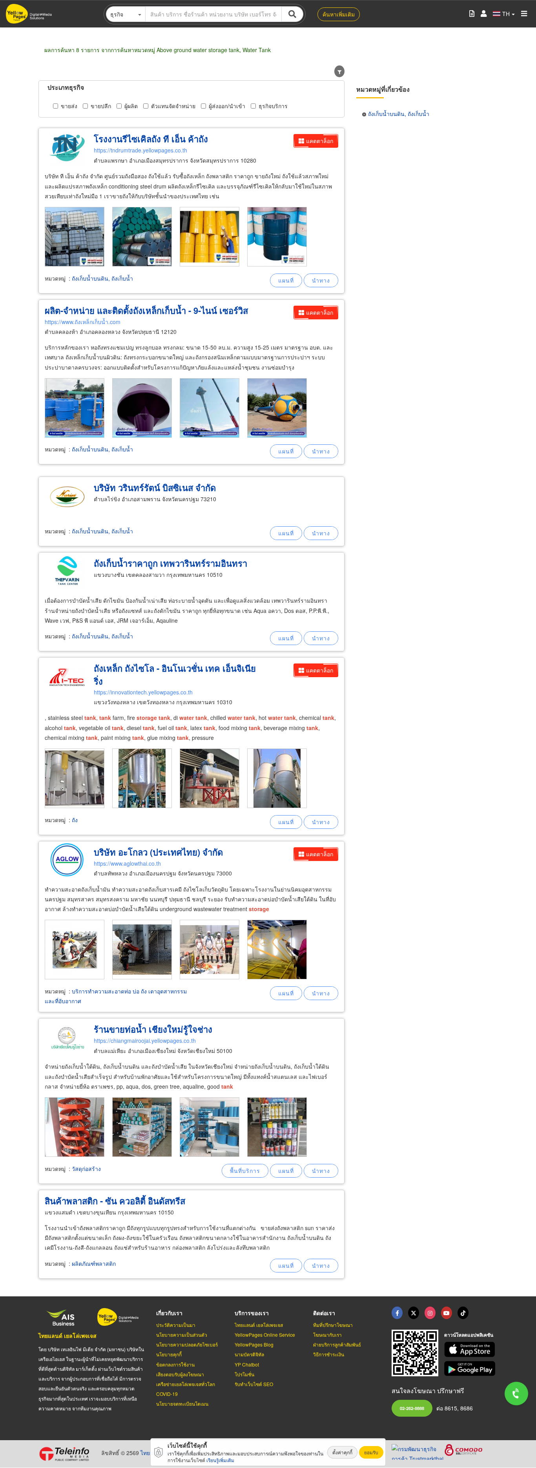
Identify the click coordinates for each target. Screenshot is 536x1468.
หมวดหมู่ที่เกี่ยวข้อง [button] (383, 89)
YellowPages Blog (254, 1344)
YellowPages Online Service (265, 1334)
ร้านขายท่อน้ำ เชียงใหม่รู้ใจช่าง (153, 1029)
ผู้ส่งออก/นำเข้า (227, 106)
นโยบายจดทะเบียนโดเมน (182, 1403)
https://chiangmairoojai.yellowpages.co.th (145, 1040)
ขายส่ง (69, 106)
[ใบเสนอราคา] (471, 14)
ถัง (75, 820)
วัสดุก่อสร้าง (86, 1169)
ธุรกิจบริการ (273, 106)
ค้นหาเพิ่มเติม (339, 14)
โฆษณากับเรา (327, 1334)
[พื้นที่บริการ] (245, 1171)
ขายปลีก (101, 106)
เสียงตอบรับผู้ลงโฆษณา (180, 1374)
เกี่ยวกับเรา (169, 1313)
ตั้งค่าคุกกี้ (342, 1452)
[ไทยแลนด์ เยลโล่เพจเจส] (413, 1313)
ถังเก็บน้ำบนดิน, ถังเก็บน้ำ (102, 278)
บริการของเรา (252, 1313)
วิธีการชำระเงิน (328, 1354)
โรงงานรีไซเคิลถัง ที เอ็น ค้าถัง (151, 138)
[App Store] (471, 1349)
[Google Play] (471, 1368)
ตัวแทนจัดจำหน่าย (173, 106)
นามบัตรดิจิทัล (249, 1354)
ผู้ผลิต (131, 106)
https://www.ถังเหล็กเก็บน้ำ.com (82, 322)
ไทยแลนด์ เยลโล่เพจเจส (67, 1335)
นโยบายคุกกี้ (169, 1354)
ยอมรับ (371, 1452)
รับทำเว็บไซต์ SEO (254, 1384)
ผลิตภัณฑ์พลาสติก (94, 1263)
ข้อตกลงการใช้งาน (175, 1364)
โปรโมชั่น (244, 1374)
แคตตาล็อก (319, 141)
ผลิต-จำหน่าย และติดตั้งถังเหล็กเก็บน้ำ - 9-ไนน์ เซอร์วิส (146, 310)
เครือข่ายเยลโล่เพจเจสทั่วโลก (185, 1384)
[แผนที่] (286, 280)
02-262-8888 (412, 1408)
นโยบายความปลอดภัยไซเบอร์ (187, 1344)
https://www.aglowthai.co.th (127, 863)
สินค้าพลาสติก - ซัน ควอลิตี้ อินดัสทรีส (115, 1200)
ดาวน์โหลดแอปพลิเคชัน (468, 1334)
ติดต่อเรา (324, 1313)
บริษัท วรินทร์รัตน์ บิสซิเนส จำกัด (155, 487)
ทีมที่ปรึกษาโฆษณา (333, 1324)
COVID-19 (167, 1393)
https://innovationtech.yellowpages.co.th (143, 692)
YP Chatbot (247, 1364)
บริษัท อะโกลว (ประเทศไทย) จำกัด (158, 852)
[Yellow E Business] (397, 1313)
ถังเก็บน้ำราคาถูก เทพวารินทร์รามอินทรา (170, 563)
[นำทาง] (321, 280)
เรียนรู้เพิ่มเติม (220, 1460)
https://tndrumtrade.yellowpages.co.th (140, 150)
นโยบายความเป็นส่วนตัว (181, 1334)
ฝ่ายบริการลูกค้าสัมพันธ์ (337, 1344)
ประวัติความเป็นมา (175, 1324)
